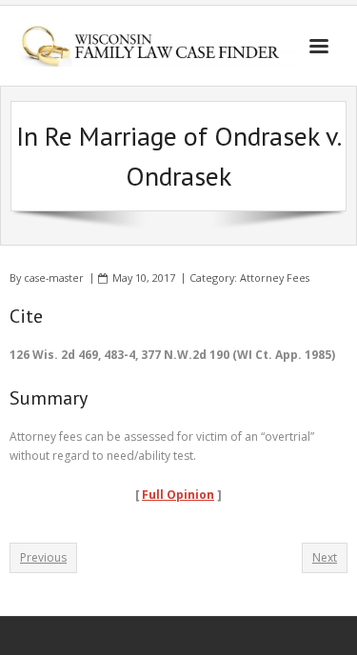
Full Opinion (178, 494)
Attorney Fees (274, 277)
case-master (54, 277)
